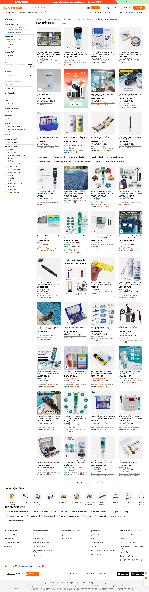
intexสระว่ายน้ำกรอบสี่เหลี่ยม (117, 157)
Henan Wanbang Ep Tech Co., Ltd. (47, 384)
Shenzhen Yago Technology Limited (75, 251)
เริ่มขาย (122, 538)
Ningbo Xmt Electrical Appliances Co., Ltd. (103, 204)
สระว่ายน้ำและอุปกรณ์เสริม (82, 19)
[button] (88, 7)
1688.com (54, 583)
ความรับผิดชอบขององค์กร (12, 542)
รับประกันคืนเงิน (38, 538)
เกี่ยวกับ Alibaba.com (10, 530)
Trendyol (96, 583)
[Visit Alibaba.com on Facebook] (121, 559)
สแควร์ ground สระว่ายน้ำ (60, 511)
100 (102, 482)
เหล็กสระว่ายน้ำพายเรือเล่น (16, 516)
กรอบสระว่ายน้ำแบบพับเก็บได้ (16, 520)
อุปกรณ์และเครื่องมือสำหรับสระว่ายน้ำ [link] (106, 19)
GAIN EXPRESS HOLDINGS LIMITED (130, 203)
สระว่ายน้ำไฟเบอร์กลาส (118, 516)
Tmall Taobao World (64, 583)
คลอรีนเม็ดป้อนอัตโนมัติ (83, 161)
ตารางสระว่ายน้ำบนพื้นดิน (78, 157)
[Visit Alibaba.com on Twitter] (129, 559)
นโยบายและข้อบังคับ (39, 556)
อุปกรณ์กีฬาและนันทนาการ (52, 19)
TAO (90, 583)
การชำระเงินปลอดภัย (39, 535)
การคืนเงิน (94, 546)
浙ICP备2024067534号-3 (126, 589)
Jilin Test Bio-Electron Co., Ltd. (73, 150)
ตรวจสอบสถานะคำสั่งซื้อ (128, 542)
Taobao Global (82, 583)
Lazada (74, 583)
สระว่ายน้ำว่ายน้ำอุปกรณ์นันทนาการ (18, 511)
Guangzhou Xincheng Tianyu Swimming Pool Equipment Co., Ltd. (103, 338)
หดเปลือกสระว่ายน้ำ (60, 157)
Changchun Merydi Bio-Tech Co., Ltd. (103, 103)
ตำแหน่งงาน (8, 546)
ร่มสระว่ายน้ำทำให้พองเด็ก (41, 511)
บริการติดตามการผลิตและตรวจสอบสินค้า (44, 551)
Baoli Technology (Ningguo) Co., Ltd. (75, 200)
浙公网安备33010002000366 (107, 589)
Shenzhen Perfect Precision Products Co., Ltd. (103, 384)
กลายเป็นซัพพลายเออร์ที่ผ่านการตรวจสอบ (131, 547)
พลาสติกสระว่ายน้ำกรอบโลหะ (101, 511)
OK (30, 66)
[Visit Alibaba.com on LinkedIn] (125, 559)
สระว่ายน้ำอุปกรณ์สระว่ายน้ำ (63, 161)
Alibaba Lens (11, 574)
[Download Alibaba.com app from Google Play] (138, 574)
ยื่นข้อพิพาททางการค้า (98, 542)
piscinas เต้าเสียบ (44, 157)
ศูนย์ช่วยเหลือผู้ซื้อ (96, 535)
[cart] (115, 8)
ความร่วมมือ (124, 552)
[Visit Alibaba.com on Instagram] (133, 559)
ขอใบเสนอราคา (67, 538)
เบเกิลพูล (126, 511)
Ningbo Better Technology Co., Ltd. (130, 61)
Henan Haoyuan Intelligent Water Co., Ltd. (49, 203)
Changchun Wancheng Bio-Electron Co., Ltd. (130, 295)
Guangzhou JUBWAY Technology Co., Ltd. (103, 61)
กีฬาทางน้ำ (67, 19)
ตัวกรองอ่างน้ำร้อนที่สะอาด (80, 511)
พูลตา (116, 511)
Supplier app (80, 574)
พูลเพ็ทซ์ (98, 161)
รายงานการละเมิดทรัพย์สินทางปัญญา (102, 550)
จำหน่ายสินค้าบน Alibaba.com (129, 535)
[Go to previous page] (73, 482)
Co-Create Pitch (9, 538)
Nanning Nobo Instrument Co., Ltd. (102, 245)
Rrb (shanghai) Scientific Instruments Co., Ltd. (130, 146)
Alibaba (38, 19)
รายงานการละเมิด (96, 554)
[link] (146, 572)
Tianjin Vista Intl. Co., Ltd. (44, 103)
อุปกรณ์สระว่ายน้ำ (102, 516)
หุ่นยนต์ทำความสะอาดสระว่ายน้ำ (70, 516)
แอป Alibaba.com (109, 574)
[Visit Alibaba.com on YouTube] (137, 559)
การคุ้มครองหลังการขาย (40, 546)
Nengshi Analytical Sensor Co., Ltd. (48, 295)
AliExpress (45, 583)
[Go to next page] (106, 482)
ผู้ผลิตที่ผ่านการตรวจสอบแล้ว (71, 535)
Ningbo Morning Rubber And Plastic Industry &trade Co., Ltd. (76, 384)
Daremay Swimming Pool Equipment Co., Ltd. (76, 336)
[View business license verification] (93, 589)
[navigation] (19, 251)
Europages (104, 583)
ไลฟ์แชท (93, 538)
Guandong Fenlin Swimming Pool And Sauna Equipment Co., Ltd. (49, 146)
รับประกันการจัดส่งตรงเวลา (41, 542)
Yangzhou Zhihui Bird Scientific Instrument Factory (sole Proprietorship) (103, 291)
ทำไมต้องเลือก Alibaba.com (12, 535)
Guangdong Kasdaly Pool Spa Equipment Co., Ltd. (49, 249)
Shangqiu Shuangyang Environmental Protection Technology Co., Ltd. (76, 62)
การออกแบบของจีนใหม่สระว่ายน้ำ (115, 161)
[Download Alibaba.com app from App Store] (123, 574)
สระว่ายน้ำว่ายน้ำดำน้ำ (97, 157)
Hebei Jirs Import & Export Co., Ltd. (129, 249)
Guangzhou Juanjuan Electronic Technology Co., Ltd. (103, 148)
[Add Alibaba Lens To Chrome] (32, 574)
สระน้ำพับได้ (88, 516)
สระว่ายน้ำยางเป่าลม (44, 161)
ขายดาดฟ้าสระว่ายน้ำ (34, 516)
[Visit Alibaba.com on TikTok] (141, 559)
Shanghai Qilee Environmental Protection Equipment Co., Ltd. (49, 61)
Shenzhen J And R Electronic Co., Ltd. (130, 340)
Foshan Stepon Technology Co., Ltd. (130, 105)
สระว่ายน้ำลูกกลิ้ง (50, 516)
